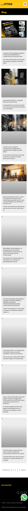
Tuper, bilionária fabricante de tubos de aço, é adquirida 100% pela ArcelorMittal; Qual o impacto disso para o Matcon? (14, 400)
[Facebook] (18, 493)
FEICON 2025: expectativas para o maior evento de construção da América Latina (13, 451)
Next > (23, 470)
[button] (25, 4)
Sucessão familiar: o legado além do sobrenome (13, 101)
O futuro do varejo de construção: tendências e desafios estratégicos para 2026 (12, 149)
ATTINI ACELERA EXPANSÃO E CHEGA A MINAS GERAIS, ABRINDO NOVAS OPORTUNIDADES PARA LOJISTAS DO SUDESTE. (13, 302)
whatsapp (23, 495)
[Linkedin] (25, 493)
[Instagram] (22, 493)
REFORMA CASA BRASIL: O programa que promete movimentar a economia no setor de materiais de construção (12, 252)
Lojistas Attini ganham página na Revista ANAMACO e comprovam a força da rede (13, 54)
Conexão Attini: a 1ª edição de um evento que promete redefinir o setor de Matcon (13, 352)
